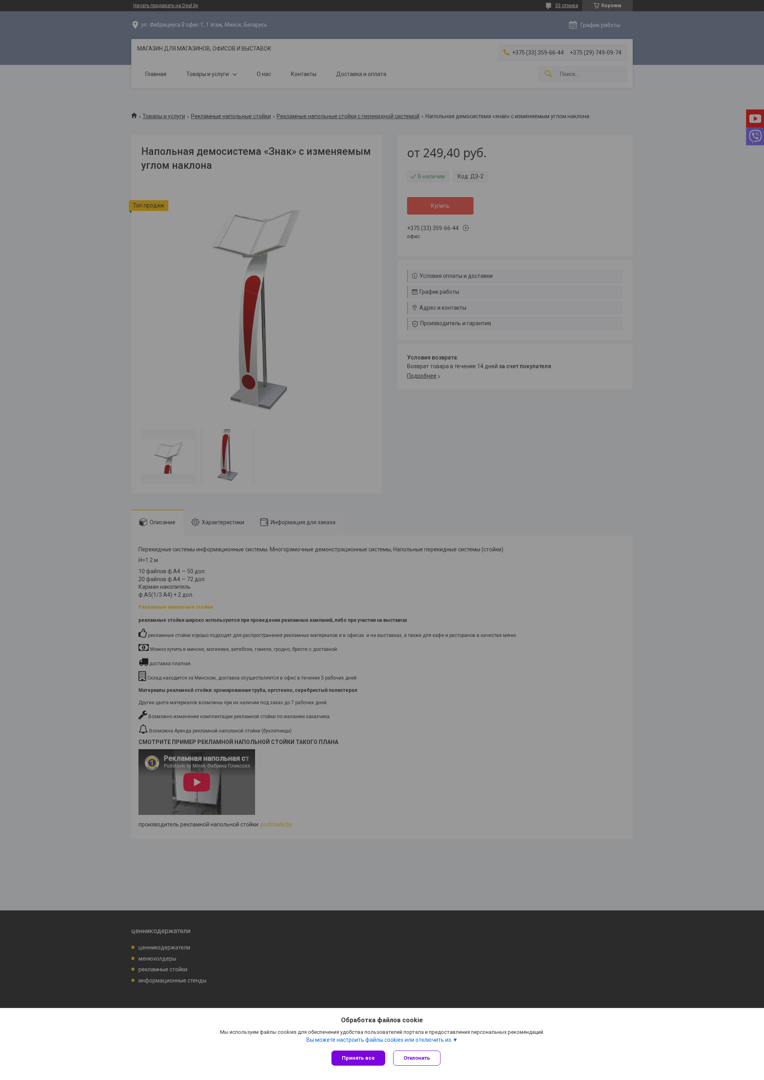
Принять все (358, 1058)
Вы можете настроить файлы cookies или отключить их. (379, 1040)
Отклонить (416, 1058)
